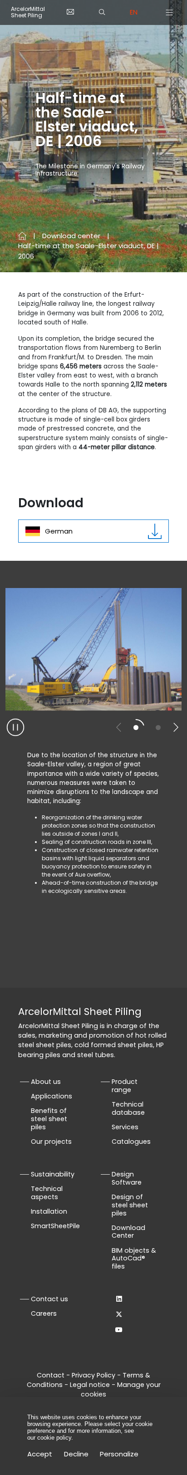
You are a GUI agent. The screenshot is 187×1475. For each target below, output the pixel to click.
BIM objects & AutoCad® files (134, 1258)
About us (46, 1081)
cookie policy (54, 1437)
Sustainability (52, 1174)
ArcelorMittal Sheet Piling (28, 12)
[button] (175, 727)
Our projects (51, 1141)
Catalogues (131, 1141)
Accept (39, 1453)
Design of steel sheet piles (130, 1205)
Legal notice (90, 1384)
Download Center (128, 1231)
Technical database (128, 1108)
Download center (71, 235)
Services (125, 1127)
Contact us (49, 1298)
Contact (50, 1375)
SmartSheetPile (55, 1225)
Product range (125, 1085)
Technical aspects (47, 1192)
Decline (76, 1453)
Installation (49, 1211)
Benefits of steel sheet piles (49, 1119)
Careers (44, 1313)
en (134, 12)
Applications (51, 1096)
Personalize (119, 1453)
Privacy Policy (93, 1375)
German (59, 531)
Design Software (127, 1178)
